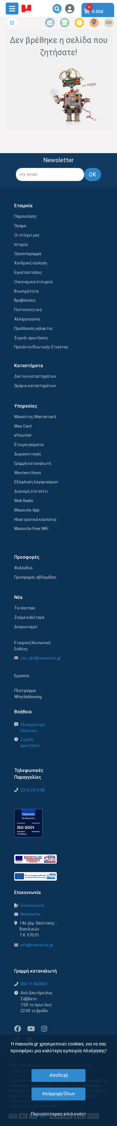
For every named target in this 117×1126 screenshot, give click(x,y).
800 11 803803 (33, 984)
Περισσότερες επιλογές (57, 1114)
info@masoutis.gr (36, 945)
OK (92, 174)
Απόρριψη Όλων (58, 1093)
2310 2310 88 (32, 790)
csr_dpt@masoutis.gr (40, 658)
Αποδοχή (58, 1075)
